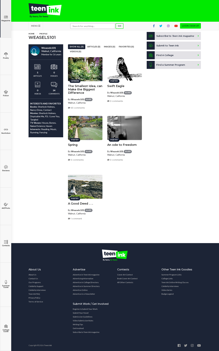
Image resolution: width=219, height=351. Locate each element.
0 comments (116, 101)
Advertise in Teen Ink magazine (86, 274)
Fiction (6, 96)
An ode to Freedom (122, 145)
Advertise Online (80, 290)
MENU (34, 25)
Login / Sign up (190, 26)
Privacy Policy (34, 298)
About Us (32, 274)
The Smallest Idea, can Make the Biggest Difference (85, 89)
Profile (43, 33)
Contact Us (33, 278)
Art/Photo (6, 208)
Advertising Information (83, 278)
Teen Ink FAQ (34, 294)
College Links (167, 278)
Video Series (166, 290)
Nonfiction (5, 133)
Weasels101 (77, 99)
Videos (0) (75, 51)
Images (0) (109, 46)
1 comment (76, 218)
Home (31, 33)
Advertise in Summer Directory (86, 286)
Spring (73, 145)
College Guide (6, 331)
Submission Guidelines (83, 317)
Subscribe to (175, 36)
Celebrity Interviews (37, 290)
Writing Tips (78, 324)
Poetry (6, 58)
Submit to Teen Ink (167, 45)
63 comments (77, 108)
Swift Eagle (115, 86)
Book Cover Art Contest (127, 278)
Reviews (6, 171)
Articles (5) (93, 46)
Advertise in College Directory (86, 282)
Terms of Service (36, 301)
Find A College (164, 55)
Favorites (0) (126, 46)
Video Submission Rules (83, 320)
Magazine (5, 21)
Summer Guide (6, 286)
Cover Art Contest (125, 274)
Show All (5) (77, 46)
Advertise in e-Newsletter (84, 294)
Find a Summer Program (170, 64)
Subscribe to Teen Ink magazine (86, 332)
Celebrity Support (36, 286)
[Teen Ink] (48, 10)
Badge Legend (167, 294)
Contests (6, 246)
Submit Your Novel (80, 313)
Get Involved (78, 328)
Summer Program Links (171, 274)
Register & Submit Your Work (85, 309)
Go (119, 26)
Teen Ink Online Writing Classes (175, 282)
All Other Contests (125, 282)
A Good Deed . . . (80, 203)
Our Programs (35, 282)
